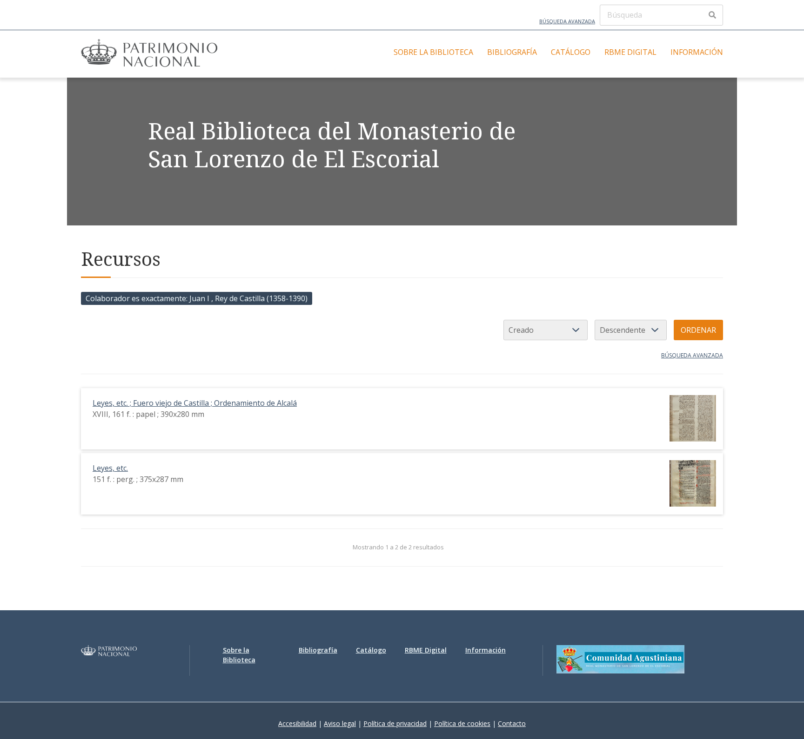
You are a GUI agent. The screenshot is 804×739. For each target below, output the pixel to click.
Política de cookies (462, 723)
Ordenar (698, 330)
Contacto (512, 723)
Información (696, 52)
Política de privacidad (395, 723)
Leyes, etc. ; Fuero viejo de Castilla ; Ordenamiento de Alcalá (195, 403)
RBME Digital (630, 52)
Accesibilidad (297, 723)
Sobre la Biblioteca (433, 52)
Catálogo (570, 52)
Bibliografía (512, 52)
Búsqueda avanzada (567, 21)
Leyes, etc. (110, 468)
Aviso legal (340, 723)
